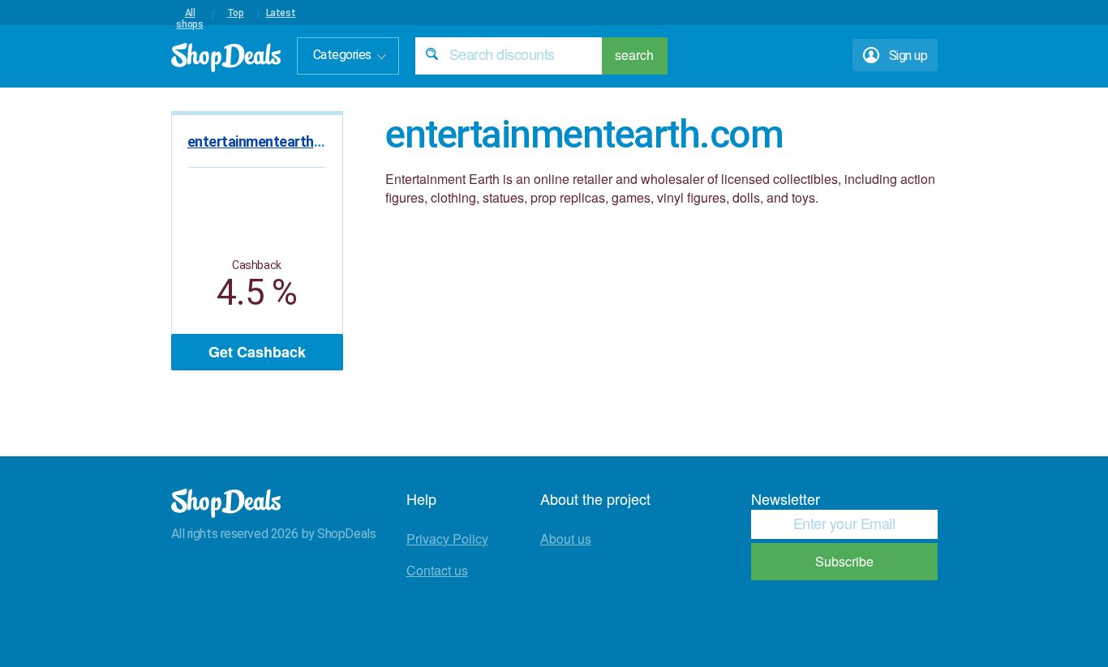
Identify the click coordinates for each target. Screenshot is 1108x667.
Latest (281, 13)
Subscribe (844, 561)
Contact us (437, 570)
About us (565, 538)
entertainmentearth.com (266, 141)
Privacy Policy (447, 538)
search (634, 54)
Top (235, 13)
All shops (189, 13)
